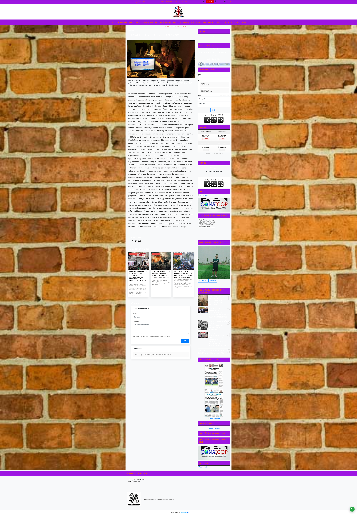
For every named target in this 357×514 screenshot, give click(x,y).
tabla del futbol (126, 22)
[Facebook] (222, 1)
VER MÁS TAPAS (214, 418)
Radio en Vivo (169, 22)
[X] (219, 1)
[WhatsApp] (216, 1)
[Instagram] (225, 1)
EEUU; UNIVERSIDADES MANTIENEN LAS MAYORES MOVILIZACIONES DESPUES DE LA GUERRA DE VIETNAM (138, 276)
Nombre (135, 313)
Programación (185, 22)
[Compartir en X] (135, 241)
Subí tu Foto (203, 281)
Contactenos (239, 22)
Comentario (136, 321)
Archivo (228, 22)
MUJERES (176, 26)
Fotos (220, 22)
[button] (204, 1)
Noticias (197, 22)
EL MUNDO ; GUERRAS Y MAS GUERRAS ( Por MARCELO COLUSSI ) (161, 273)
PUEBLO (184, 26)
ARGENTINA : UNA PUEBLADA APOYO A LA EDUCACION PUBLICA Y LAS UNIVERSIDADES (183, 274)
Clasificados (209, 22)
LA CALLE (168, 26)
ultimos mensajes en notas (149, 22)
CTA (191, 26)
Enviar (185, 341)
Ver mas (213, 281)
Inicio (113, 22)
